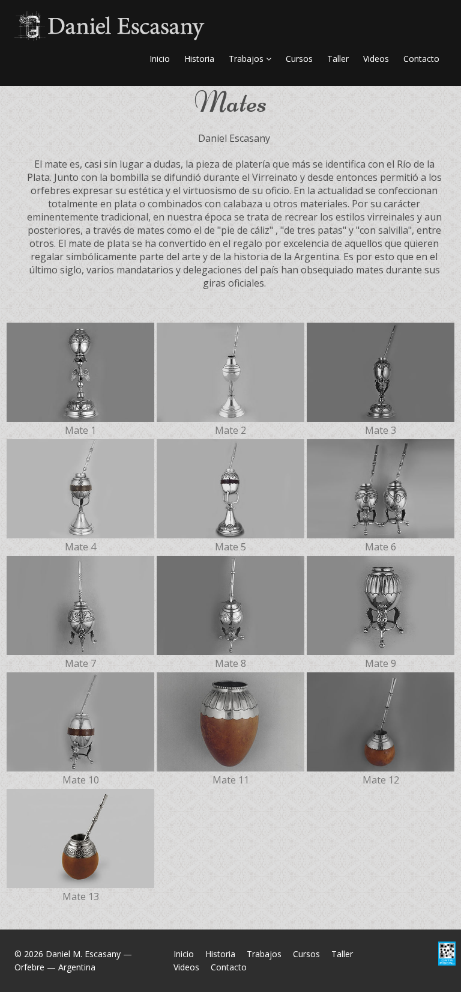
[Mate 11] (230, 720)
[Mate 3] (380, 371)
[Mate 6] (380, 487)
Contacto (421, 58)
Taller (338, 58)
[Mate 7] (80, 604)
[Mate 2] (230, 371)
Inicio (159, 58)
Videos (376, 58)
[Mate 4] (80, 487)
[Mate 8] (230, 604)
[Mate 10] (80, 720)
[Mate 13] (80, 837)
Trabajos (247, 58)
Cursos (299, 58)
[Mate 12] (380, 720)
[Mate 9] (380, 604)
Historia (199, 58)
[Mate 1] (80, 371)
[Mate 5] (230, 487)
